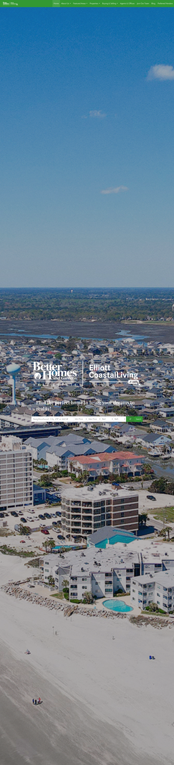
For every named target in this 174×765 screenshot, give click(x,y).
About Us (66, 4)
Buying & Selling (110, 4)
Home (56, 3)
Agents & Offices (127, 3)
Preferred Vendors (165, 3)
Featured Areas (80, 4)
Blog (153, 3)
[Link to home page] (12, 3)
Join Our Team (143, 3)
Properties (95, 4)
